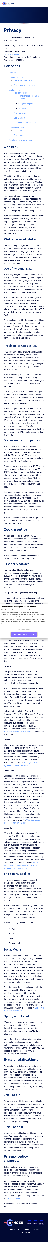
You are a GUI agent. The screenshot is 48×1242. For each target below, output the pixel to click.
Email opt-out (19, 135)
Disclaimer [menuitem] (11, 1229)
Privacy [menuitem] (19, 1229)
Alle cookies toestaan (24, 634)
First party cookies (21, 93)
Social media (19, 118)
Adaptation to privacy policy (21, 140)
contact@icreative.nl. (13, 54)
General (12, 73)
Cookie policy (15, 90)
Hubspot (22, 108)
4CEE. (23, 40)
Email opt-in (19, 130)
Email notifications (17, 127)
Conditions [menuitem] (36, 1229)
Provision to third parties (24, 85)
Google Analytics (25, 104)
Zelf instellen (24, 629)
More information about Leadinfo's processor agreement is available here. (21, 865)
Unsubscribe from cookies (25, 123)
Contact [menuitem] (27, 1229)
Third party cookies (22, 113)
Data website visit (16, 77)
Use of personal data (23, 80)
